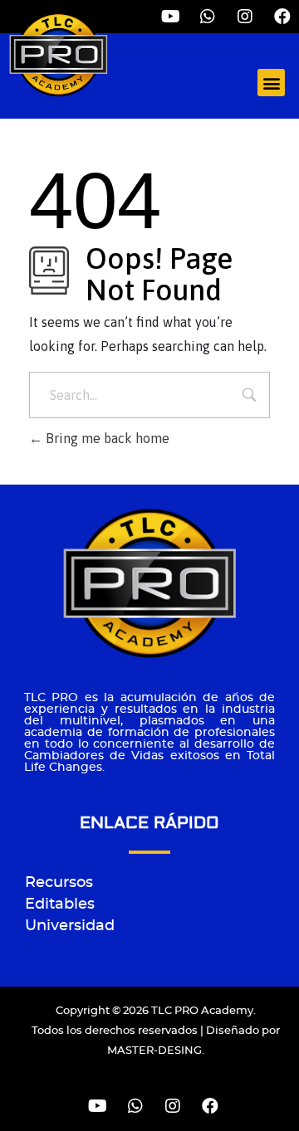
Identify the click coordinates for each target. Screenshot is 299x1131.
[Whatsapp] (135, 1106)
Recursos (59, 882)
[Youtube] (98, 1106)
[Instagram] (172, 1106)
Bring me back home (105, 438)
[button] (271, 82)
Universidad (70, 926)
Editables (60, 904)
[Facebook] (282, 16)
